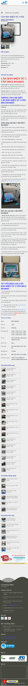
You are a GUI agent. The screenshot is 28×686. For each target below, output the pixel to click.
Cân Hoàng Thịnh (7, 585)
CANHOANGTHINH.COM (10, 636)
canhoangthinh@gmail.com (13, 605)
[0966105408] (5, 681)
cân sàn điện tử (10, 181)
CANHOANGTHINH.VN (10, 638)
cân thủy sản (18, 181)
